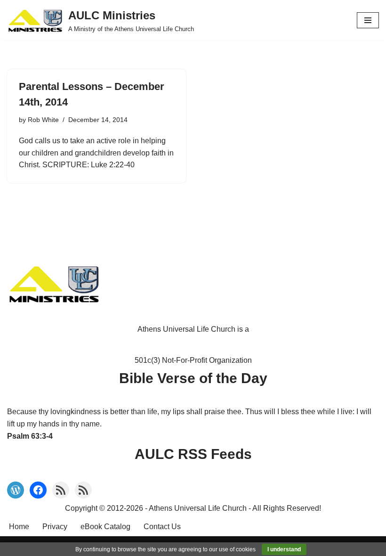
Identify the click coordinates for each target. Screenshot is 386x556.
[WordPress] (15, 490)
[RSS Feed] (60, 490)
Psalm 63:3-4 (30, 436)
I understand (284, 549)
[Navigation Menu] (368, 20)
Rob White (43, 119)
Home (19, 527)
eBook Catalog (105, 527)
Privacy (54, 527)
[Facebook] (38, 490)
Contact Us (162, 527)
